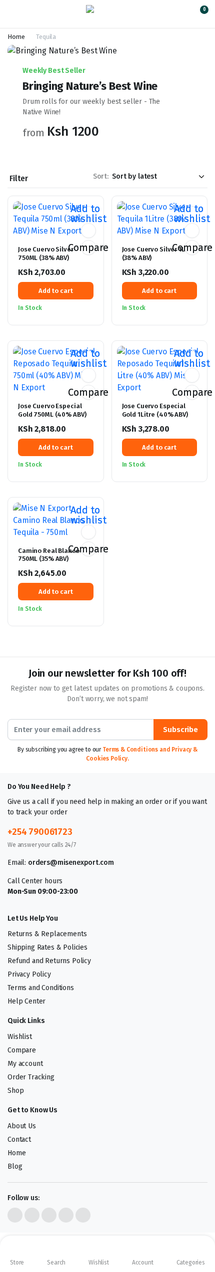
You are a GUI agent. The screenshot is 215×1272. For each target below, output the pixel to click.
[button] (198, 13)
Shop (16, 1090)
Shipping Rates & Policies (48, 947)
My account (25, 1063)
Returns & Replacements (47, 934)
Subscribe (180, 729)
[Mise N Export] (108, 14)
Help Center (27, 1001)
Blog (15, 1166)
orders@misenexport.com (71, 862)
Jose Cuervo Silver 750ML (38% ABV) (46, 253)
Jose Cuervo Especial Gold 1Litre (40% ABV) (155, 410)
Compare (88, 248)
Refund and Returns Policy (49, 961)
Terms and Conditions (41, 988)
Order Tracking (31, 1077)
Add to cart (55, 290)
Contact (19, 1139)
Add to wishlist (88, 214)
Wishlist (20, 1036)
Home (16, 36)
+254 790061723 (40, 831)
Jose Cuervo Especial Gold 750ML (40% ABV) (52, 410)
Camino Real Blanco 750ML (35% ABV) (49, 555)
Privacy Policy (29, 974)
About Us (22, 1126)
